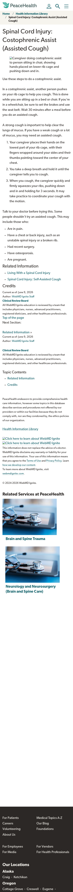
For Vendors (44, 846)
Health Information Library (32, 14)
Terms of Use (34, 461)
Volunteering (11, 829)
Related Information (16, 332)
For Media (9, 852)
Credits (12, 385)
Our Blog (42, 823)
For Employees (12, 846)
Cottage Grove (12, 889)
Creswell (33, 889)
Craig (6, 877)
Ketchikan (20, 877)
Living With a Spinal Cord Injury (28, 273)
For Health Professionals (52, 852)
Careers (7, 823)
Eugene (48, 889)
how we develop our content (18, 465)
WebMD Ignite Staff (23, 341)
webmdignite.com (13, 473)
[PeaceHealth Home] (20, 5)
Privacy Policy (53, 461)
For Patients (10, 818)
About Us (8, 835)
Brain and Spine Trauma (25, 539)
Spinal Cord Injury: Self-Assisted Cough (34, 279)
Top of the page (13, 318)
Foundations (45, 829)
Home (6, 14)
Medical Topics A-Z (49, 818)
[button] (57, 6)
